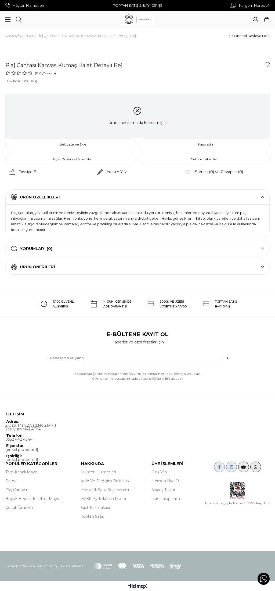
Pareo (11, 480)
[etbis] (237, 490)
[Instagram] (231, 467)
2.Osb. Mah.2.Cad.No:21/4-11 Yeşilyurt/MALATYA (30, 427)
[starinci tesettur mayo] (137, 19)
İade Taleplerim (165, 498)
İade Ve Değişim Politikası (105, 480)
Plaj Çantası (16, 489)
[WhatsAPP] (255, 467)
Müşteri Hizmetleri (98, 472)
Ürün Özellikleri (40, 197)
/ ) (49, 73)
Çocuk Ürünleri (19, 507)
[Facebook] (219, 467)
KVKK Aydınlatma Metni (103, 498)
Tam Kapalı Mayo (21, 472)
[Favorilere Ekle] (267, 64)
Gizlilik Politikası (95, 507)
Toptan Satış (92, 516)
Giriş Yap (159, 472)
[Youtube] (243, 467)
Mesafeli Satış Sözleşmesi (105, 489)
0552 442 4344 (18, 439)
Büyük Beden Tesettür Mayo (32, 498)
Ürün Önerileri (37, 266)
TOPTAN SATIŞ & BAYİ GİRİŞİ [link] (137, 5)
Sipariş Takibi (163, 489)
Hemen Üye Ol (165, 480)
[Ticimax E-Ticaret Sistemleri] (137, 587)
